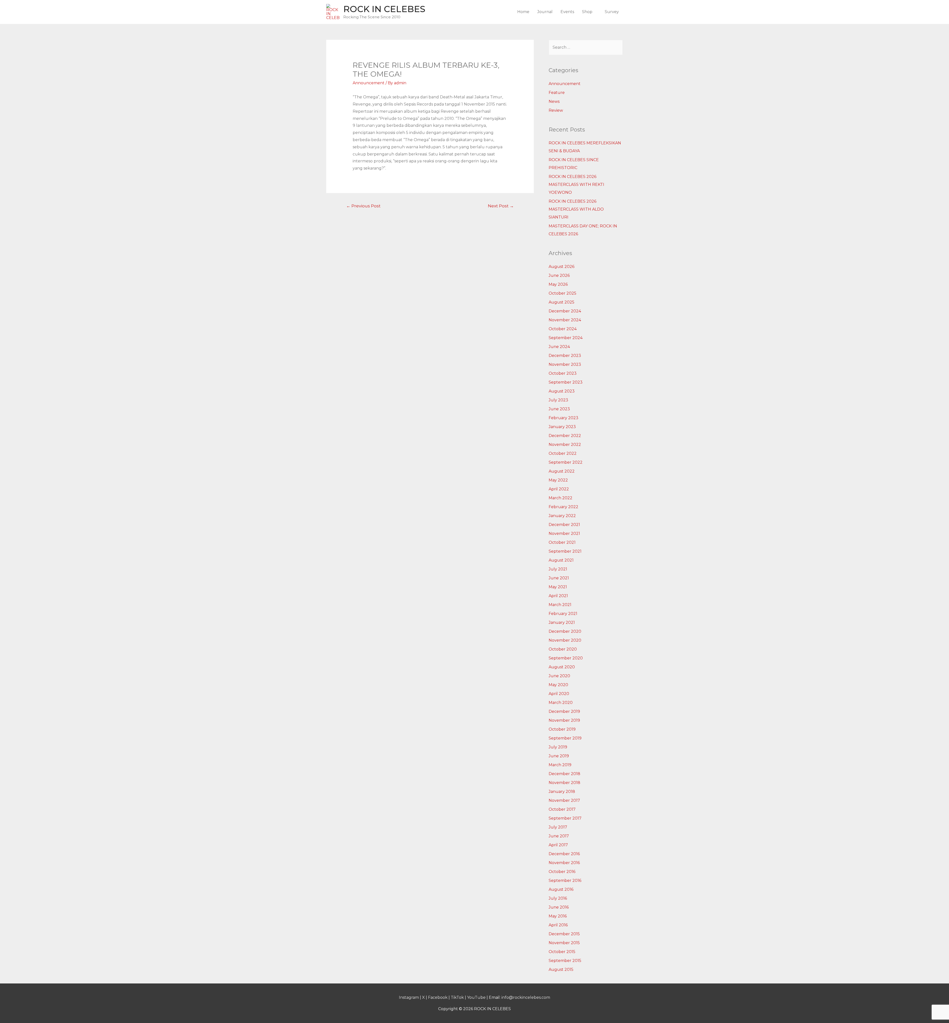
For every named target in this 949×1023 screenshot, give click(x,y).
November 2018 (564, 782)
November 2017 (564, 800)
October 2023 (563, 373)
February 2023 (563, 417)
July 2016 (558, 898)
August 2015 (561, 969)
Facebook (438, 997)
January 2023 (562, 426)
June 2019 (559, 756)
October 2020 (563, 649)
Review (556, 110)
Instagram (409, 997)
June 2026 (559, 275)
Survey (612, 11)
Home (523, 11)
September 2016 (565, 880)
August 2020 (562, 667)
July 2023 (558, 400)
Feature (557, 92)
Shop (587, 11)
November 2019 (564, 720)
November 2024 (565, 320)
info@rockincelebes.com (525, 997)
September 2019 (565, 738)
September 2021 (565, 551)
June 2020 (559, 676)
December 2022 (565, 435)
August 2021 (561, 560)
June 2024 (559, 346)
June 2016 (559, 907)
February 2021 (563, 613)
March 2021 (560, 604)
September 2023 (565, 382)
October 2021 (562, 542)
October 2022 (563, 453)
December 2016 (564, 853)
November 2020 (565, 640)
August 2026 (561, 266)
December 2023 (565, 355)
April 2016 (558, 925)
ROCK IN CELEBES (384, 9)
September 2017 (565, 818)
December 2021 (564, 524)
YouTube (476, 997)
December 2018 (564, 773)
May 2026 (558, 284)
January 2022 (562, 515)
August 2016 (561, 889)
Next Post (501, 205)
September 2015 (565, 960)
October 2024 (563, 328)
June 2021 (559, 578)
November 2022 (565, 444)
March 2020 (561, 702)
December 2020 (565, 631)
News (554, 101)
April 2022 (559, 489)
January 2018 (562, 791)
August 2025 (561, 302)
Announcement (369, 83)
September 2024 (565, 337)
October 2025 (562, 293)
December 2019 (564, 711)
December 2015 (564, 934)
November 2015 (564, 942)
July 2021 (558, 569)
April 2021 (558, 595)
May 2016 (558, 916)
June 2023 (559, 409)
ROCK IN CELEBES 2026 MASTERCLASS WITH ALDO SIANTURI (576, 209)
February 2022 (563, 506)
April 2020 (559, 693)
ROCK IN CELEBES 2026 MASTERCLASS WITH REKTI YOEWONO (576, 184)
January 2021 (562, 622)
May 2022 (558, 480)
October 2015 (562, 951)
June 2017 (559, 836)
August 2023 (562, 391)
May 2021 (558, 587)
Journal (545, 11)
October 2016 (562, 871)
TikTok (457, 997)
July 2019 (558, 747)
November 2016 (564, 862)
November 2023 (565, 364)
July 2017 (558, 827)
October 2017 (562, 809)
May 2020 (558, 684)
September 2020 (566, 658)
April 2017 (558, 845)
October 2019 (562, 729)
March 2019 (560, 764)
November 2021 (564, 533)
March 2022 (560, 498)
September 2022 (565, 462)
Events (567, 11)
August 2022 (562, 471)
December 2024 (565, 311)
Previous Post (363, 205)
